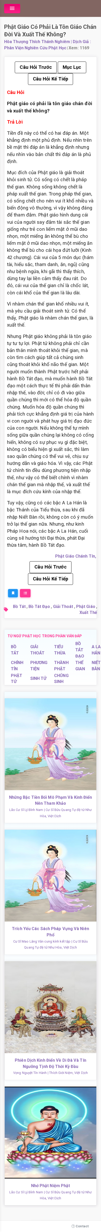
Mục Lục (72, 67)
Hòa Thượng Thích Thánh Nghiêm (37, 41)
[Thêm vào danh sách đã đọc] (13, 593)
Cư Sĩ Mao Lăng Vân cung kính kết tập (42, 941)
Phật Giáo (85, 606)
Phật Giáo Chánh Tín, (75, 556)
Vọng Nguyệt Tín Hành (30, 1073)
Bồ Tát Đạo (39, 606)
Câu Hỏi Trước (36, 67)
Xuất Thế (88, 612)
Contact (82, 1226)
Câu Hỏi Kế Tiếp (50, 79)
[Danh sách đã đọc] (25, 593)
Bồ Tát (19, 606)
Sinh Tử (38, 678)
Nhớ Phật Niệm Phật (50, 1185)
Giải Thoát (63, 606)
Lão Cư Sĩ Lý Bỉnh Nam (26, 810)
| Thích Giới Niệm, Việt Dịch (68, 1073)
